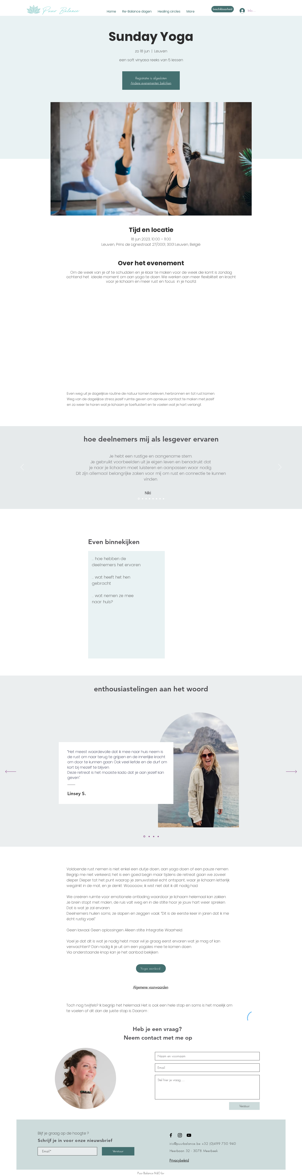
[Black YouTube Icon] (189, 1135)
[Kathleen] (153, 498)
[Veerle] (149, 498)
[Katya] (149, 836)
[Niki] (139, 499)
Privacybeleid (179, 1160)
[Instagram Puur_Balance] (180, 1135)
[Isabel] (142, 498)
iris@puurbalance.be (185, 1143)
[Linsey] (160, 498)
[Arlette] (153, 836)
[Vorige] (22, 467)
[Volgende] (279, 467)
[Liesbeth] (156, 498)
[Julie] (146, 498)
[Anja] (163, 498)
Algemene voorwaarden (150, 987)
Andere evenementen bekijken (151, 83)
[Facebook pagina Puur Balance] (171, 1135)
